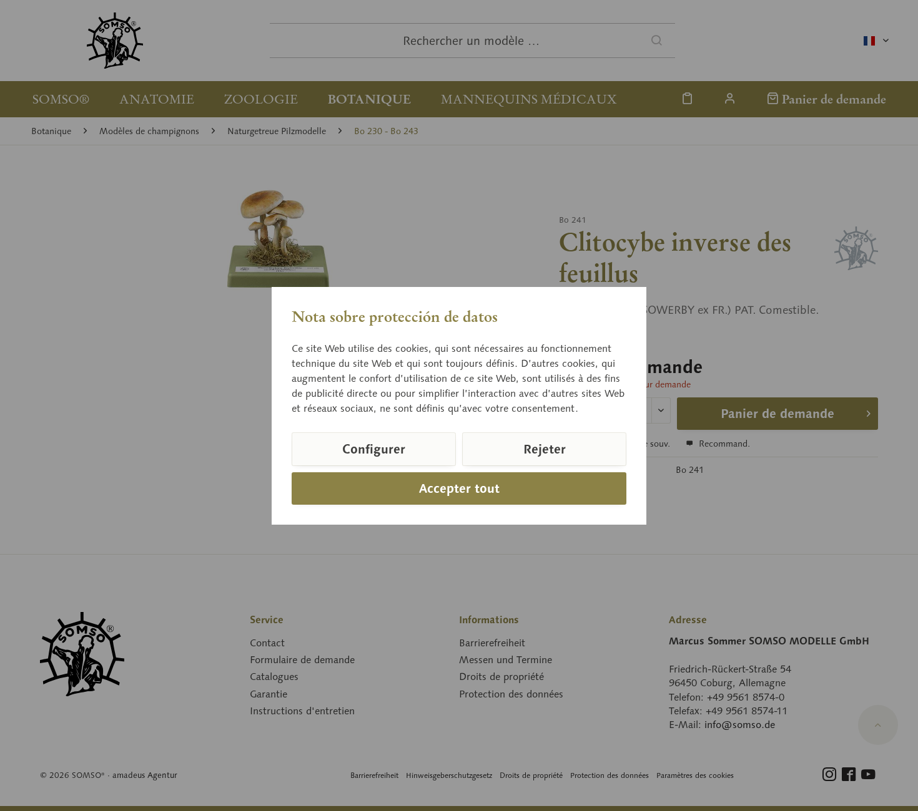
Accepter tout (459, 488)
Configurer (373, 449)
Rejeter (544, 449)
